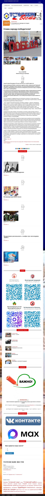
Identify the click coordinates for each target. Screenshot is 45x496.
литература (39, 482)
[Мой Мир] (18, 148)
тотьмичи (14, 487)
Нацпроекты (26, 5)
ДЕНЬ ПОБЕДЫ (24, 141)
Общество (9, 138)
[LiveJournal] (24, 148)
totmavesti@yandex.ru (31, 405)
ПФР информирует (30, 485)
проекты (4, 483)
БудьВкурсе (22, 487)
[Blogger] (20, 148)
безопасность (31, 487)
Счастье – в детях (15, 334)
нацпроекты (7, 487)
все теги (40, 492)
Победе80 (24, 483)
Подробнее (6, 175)
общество (12, 141)
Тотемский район (30, 482)
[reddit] (21, 148)
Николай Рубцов (17, 491)
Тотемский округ (7, 141)
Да (7, 448)
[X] (19, 148)
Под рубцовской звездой (16, 5)
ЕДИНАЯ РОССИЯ (38, 485)
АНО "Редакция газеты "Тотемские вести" (14, 474)
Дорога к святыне (9, 221)
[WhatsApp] (27, 148)
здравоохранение (34, 489)
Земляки (5, 482)
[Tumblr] (25, 148)
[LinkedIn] (23, 148)
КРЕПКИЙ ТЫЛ (15, 354)
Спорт (23, 489)
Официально (7, 5)
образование (10, 483)
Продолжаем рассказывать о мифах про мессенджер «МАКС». (21, 236)
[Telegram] (29, 148)
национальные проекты (10, 485)
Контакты (10, 8)
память (5, 142)
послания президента (32, 483)
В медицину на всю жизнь (17, 347)
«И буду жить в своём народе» (19, 23)
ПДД (17, 489)
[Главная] (22, 16)
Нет (7, 450)
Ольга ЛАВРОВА (22, 72)
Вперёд (41, 23)
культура (39, 487)
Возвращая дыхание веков (12, 197)
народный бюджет (17, 483)
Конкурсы (20, 489)
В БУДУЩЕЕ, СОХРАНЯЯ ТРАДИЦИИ (19, 361)
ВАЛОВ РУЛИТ (15, 341)
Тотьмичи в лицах (15, 333)
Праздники (8, 142)
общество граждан (17, 141)
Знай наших (10, 491)
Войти (40, 2)
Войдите (27, 144)
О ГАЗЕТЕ (36, 5)
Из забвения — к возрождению (14, 172)
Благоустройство (22, 485)
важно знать (27, 489)
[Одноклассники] (17, 148)
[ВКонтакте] (15, 148)
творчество (22, 491)
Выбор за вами (9, 262)
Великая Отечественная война (33, 141)
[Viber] (26, 148)
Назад (40, 23)
